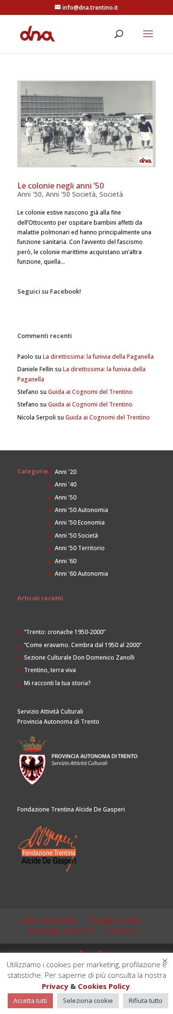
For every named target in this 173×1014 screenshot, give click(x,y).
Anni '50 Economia (80, 522)
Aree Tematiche (48, 920)
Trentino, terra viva (50, 670)
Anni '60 (65, 561)
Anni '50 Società (71, 194)
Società (111, 194)
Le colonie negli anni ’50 (60, 185)
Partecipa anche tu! (61, 930)
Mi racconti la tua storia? (57, 683)
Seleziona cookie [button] (88, 1000)
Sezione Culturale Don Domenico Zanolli (79, 657)
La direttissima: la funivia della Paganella (98, 356)
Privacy (55, 986)
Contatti (120, 930)
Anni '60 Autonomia (81, 573)
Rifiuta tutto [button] (145, 1000)
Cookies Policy (104, 986)
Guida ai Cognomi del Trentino (90, 392)
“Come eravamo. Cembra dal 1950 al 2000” (82, 645)
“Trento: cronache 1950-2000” (64, 632)
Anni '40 (65, 484)
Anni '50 (29, 194)
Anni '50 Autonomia (81, 510)
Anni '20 (65, 472)
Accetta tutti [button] (30, 1000)
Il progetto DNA (113, 920)
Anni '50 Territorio (80, 548)
